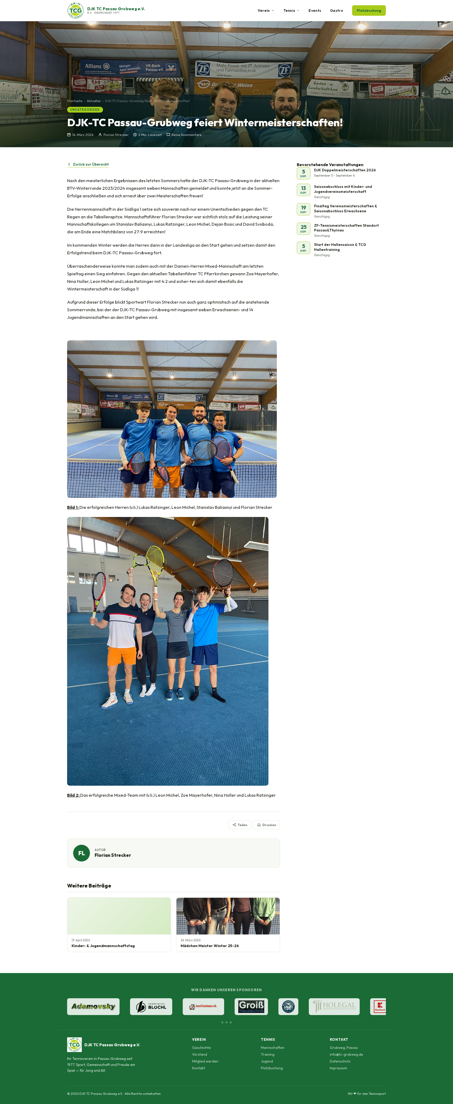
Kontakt (198, 1068)
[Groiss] (251, 1006)
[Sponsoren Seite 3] (231, 1022)
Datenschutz (340, 1061)
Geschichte (201, 1047)
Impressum (338, 1068)
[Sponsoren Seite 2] (226, 1022)
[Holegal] (334, 1006)
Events (315, 10)
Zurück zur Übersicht (91, 164)
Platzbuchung (369, 10)
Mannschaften (272, 1047)
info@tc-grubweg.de (346, 1054)
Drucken (269, 825)
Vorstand (199, 1054)
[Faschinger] (203, 1006)
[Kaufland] (380, 1006)
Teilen (242, 825)
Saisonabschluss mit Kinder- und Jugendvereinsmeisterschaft (343, 189)
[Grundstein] (288, 1006)
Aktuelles (94, 101)
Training (267, 1054)
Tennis (289, 10)
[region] (226, 1007)
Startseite (74, 101)
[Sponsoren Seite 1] (222, 1022)
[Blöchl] (151, 1006)
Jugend (267, 1061)
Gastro (336, 10)
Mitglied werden (205, 1061)
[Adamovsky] (93, 1006)
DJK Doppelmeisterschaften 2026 (345, 170)
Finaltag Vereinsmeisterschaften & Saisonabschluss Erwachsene (345, 208)
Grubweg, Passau (344, 1047)
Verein (264, 10)
